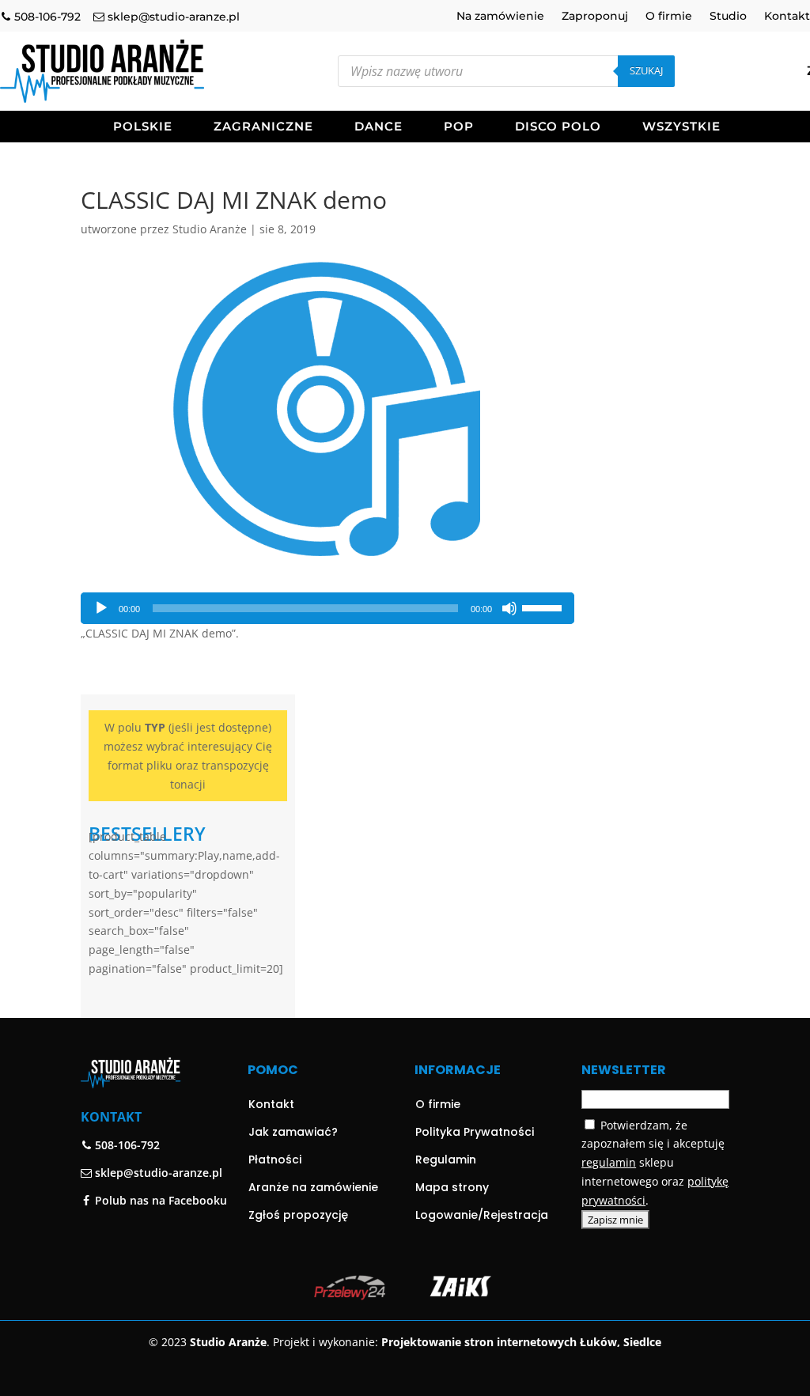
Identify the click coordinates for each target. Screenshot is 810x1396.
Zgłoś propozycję (298, 1215)
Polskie (142, 127)
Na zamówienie (500, 16)
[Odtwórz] (101, 608)
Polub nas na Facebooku (159, 1200)
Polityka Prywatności (474, 1132)
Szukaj (646, 70)
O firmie (668, 16)
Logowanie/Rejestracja (481, 1215)
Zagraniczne (263, 127)
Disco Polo (558, 127)
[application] (327, 608)
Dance (378, 127)
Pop (459, 127)
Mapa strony (452, 1187)
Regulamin (445, 1159)
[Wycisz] (509, 608)
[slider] (544, 606)
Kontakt (787, 16)
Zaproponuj (595, 16)
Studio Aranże (209, 228)
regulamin (608, 1162)
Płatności (274, 1159)
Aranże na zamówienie (313, 1187)
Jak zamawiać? (293, 1132)
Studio (728, 16)
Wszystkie (681, 127)
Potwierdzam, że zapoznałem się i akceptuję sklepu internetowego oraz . (655, 1163)
